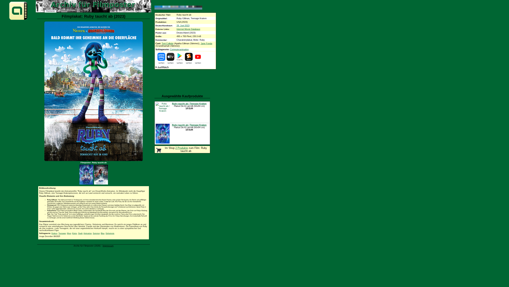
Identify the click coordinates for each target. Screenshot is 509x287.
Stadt (80, 233)
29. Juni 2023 (183, 25)
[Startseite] (18, 19)
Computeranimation (179, 49)
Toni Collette (167, 43)
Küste (74, 233)
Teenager (62, 233)
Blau (102, 233)
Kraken (54, 233)
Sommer (96, 233)
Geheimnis (110, 233)
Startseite (50, 11)
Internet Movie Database (188, 29)
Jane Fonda (206, 43)
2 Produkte (181, 147)
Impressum (108, 246)
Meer (69, 233)
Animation (88, 233)
